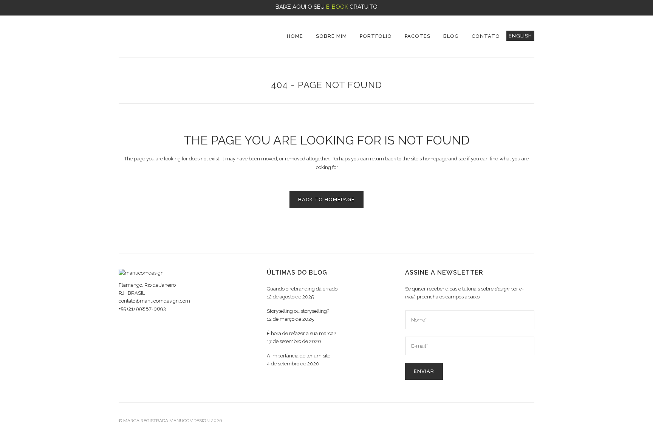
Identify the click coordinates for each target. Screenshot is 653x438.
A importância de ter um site (298, 356)
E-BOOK (337, 6)
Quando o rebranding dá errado (302, 289)
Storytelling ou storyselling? (298, 311)
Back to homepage (326, 199)
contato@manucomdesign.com (154, 301)
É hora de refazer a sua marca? (301, 333)
